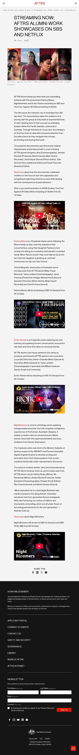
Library (12, 653)
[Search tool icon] (74, 3)
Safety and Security (19, 640)
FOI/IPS (47, 739)
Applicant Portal (17, 621)
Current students (18, 627)
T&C (41, 739)
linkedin (22, 720)
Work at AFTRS (16, 660)
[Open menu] (3, 3)
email (27, 720)
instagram (14, 720)
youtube (18, 720)
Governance (15, 647)
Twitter (42, 572)
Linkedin (37, 572)
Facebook (33, 572)
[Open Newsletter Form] (73, 748)
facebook (10, 720)
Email (46, 572)
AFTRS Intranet (16, 666)
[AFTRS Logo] (40, 3)
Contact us (14, 634)
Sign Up (64, 710)
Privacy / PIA (33, 739)
